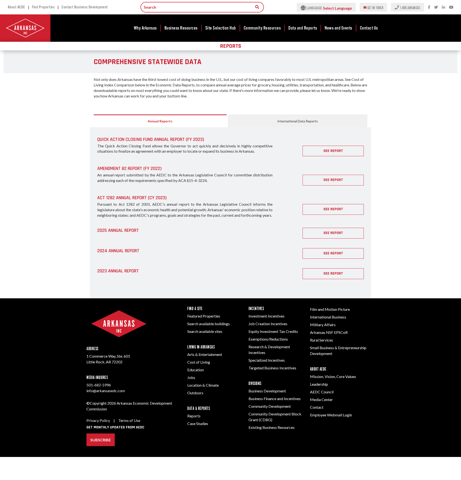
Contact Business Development (84, 7)
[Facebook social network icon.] (429, 7)
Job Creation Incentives (268, 323)
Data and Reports (302, 28)
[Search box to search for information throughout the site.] (257, 7)
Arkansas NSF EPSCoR (329, 332)
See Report (333, 150)
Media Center (321, 399)
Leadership (319, 384)
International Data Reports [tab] (297, 121)
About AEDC (16, 7)
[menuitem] (145, 28)
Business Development (267, 391)
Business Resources (181, 28)
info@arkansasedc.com (105, 390)
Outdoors (195, 392)
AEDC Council (322, 392)
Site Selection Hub (220, 28)
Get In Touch (375, 8)
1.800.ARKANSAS (410, 8)
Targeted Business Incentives (272, 368)
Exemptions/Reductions (268, 339)
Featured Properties (203, 316)
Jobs (191, 377)
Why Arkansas (145, 28)
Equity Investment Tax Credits (273, 331)
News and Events (338, 28)
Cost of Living (198, 362)
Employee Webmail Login (331, 415)
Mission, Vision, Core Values (333, 376)
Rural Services (321, 340)
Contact (316, 407)
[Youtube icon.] (451, 7)
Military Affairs (323, 324)
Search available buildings (208, 323)
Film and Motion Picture (330, 309)
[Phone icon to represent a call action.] (397, 7)
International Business (328, 317)
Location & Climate (203, 385)
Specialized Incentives (267, 360)
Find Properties (43, 7)
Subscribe (100, 440)
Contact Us (369, 28)
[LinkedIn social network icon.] (443, 7)
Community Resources (262, 28)
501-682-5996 (98, 385)
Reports (193, 416)
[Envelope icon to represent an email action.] (365, 7)
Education (195, 369)
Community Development (270, 406)
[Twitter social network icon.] (436, 7)
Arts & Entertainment (204, 354)
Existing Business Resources (272, 427)
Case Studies (197, 423)
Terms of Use (129, 420)
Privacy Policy (98, 420)
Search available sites (204, 331)
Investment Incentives (267, 316)
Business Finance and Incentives (275, 398)
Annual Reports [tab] (160, 121)
